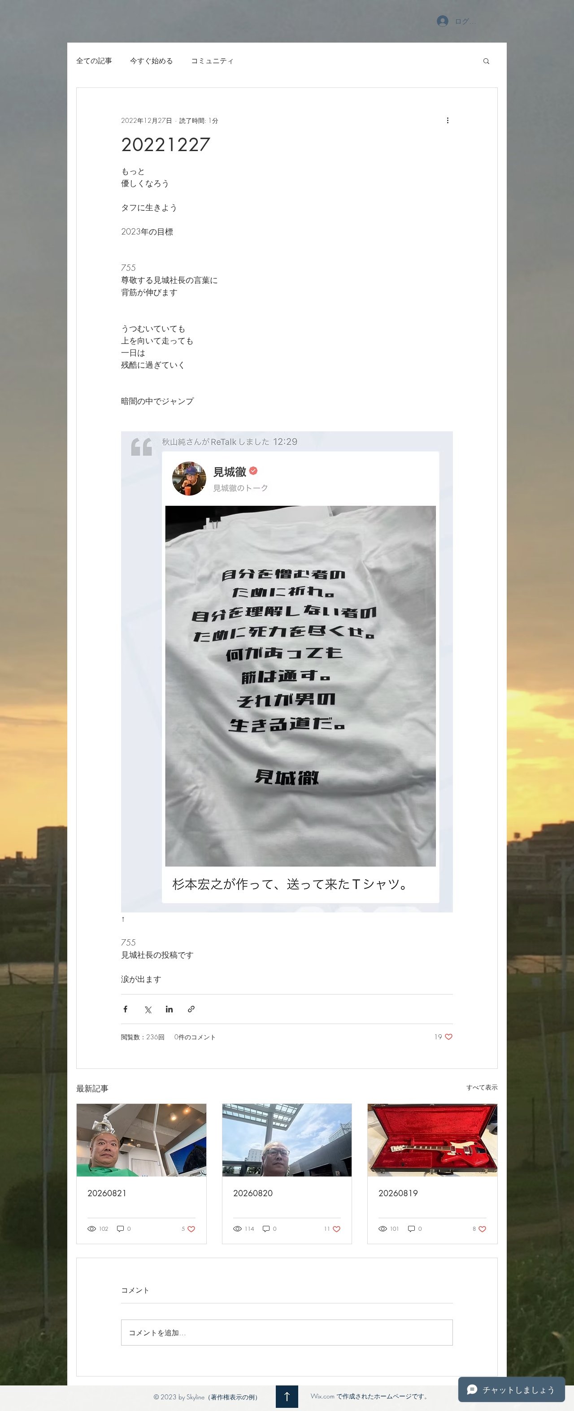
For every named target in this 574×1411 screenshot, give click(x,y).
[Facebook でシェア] (125, 1009)
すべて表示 (482, 1087)
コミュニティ (212, 60)
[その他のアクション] (447, 120)
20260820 (253, 1193)
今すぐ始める (151, 60)
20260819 (398, 1193)
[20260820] (287, 1140)
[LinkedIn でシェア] (169, 1009)
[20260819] (432, 1140)
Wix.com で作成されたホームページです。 (370, 1396)
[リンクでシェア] (191, 1009)
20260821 (107, 1193)
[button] (486, 60)
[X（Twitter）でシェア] (147, 1009)
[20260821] (141, 1140)
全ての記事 (94, 60)
